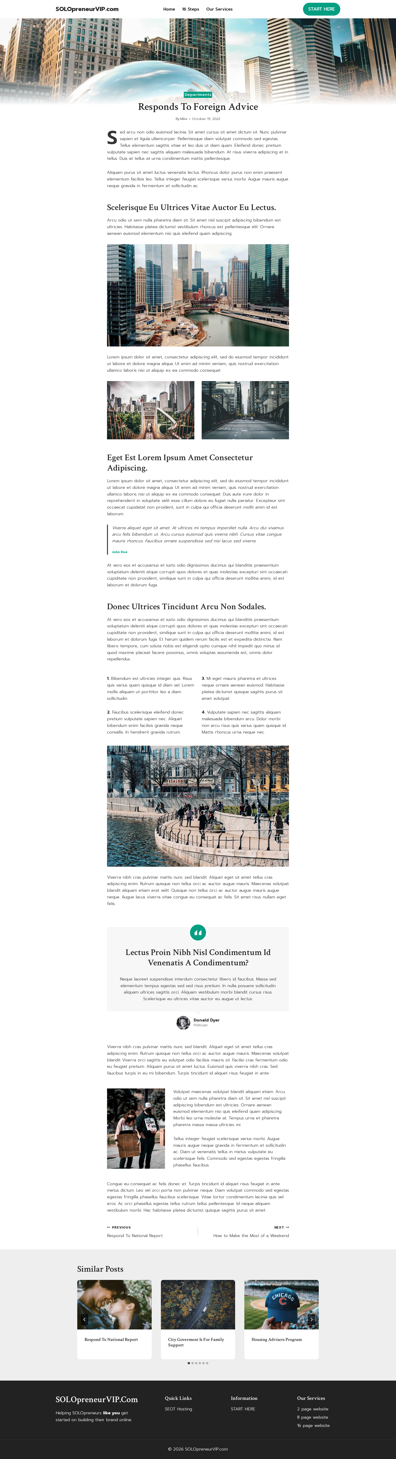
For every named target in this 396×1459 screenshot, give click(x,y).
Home (169, 9)
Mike (183, 118)
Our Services (219, 9)
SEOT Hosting (178, 1409)
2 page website (312, 1409)
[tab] (189, 1363)
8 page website (312, 1417)
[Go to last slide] (84, 1319)
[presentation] (114, 1304)
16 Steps (190, 9)
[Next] (311, 1319)
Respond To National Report (135, 1232)
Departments (198, 94)
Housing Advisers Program (277, 1340)
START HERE (321, 9)
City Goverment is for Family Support (196, 1342)
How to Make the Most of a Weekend (251, 1232)
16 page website (313, 1425)
